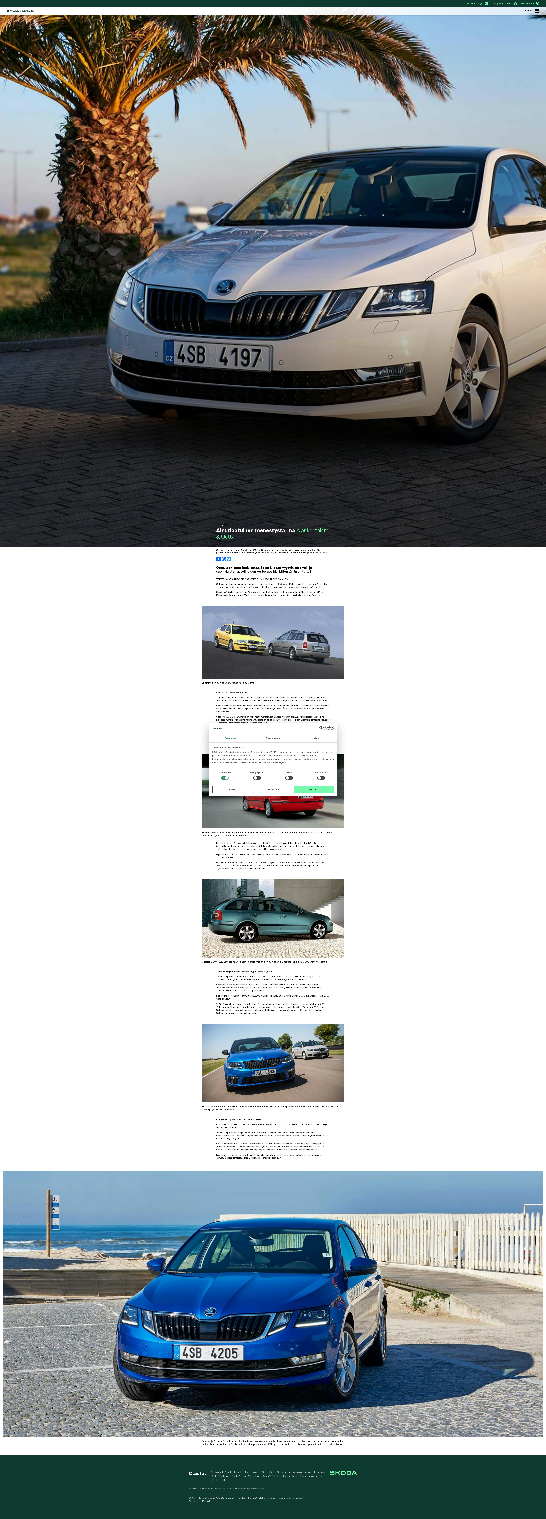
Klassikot (215, 1480)
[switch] (257, 778)
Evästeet (241, 1498)
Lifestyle (238, 1472)
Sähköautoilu (283, 1472)
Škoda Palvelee (239, 1476)
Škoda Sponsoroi (252, 1472)
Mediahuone (527, 3)
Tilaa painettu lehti (501, 3)
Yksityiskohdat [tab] (273, 738)
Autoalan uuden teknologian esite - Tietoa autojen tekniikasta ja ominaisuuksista (227, 1488)
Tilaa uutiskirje (474, 3)
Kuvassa (321, 1472)
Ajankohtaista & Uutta (221, 1472)
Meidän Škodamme (220, 1476)
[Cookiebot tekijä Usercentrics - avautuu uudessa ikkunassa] (321, 728)
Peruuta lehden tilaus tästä (290, 1498)
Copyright (230, 1498)
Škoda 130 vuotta (271, 1476)
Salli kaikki (314, 789)
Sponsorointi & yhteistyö (311, 1476)
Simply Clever (268, 1472)
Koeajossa (297, 1472)
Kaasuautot (309, 1472)
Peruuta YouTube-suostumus (262, 1498)
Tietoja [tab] (315, 738)
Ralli (224, 1480)
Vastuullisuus (254, 1476)
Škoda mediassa (290, 1476)
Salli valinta (273, 789)
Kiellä (232, 789)
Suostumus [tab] (230, 738)
